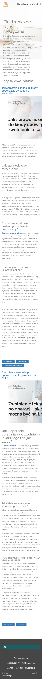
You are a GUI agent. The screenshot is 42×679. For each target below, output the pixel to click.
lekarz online (22, 361)
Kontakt (32, 4)
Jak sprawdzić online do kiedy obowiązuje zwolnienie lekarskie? (20, 90)
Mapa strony (35, 673)
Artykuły (39, 4)
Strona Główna (22, 4)
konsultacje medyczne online (13, 365)
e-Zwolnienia (8, 361)
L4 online (21, 625)
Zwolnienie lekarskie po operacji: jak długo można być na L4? (19, 375)
